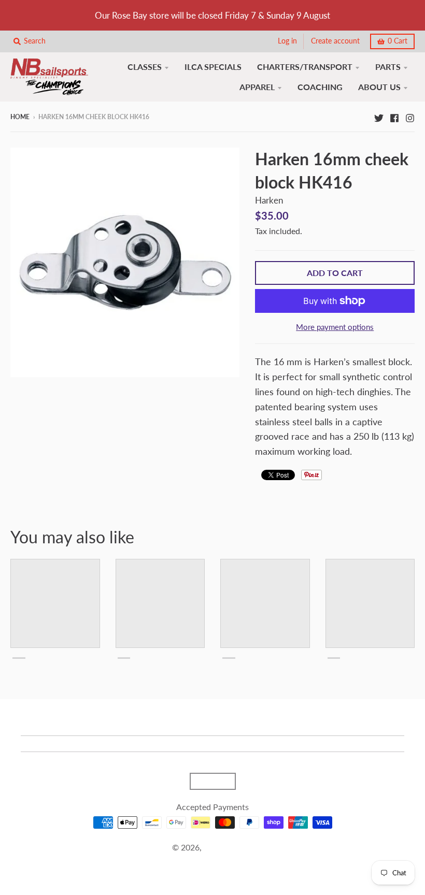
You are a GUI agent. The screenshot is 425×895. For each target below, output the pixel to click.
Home (20, 117)
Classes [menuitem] (145, 66)
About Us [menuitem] (379, 87)
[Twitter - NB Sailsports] (379, 116)
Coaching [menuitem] (320, 87)
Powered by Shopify (212, 860)
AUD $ (207, 781)
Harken (269, 200)
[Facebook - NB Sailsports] (394, 116)
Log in (287, 41)
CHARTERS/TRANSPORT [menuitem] (304, 66)
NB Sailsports (228, 847)
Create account (335, 41)
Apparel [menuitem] (257, 87)
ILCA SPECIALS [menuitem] (213, 66)
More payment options (335, 327)
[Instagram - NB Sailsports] (410, 116)
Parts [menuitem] (388, 66)
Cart (397, 41)
